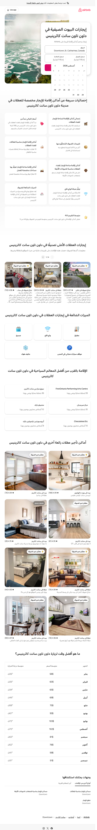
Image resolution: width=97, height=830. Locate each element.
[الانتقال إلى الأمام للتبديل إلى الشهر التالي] (55, 66)
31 (73, 95)
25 (69, 90)
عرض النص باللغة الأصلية (35, 3)
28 (55, 90)
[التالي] (43, 257)
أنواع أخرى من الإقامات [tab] (82, 783)
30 (78, 95)
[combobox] (66, 50)
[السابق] (52, 257)
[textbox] (76, 59)
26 (64, 90)
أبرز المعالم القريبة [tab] (64, 783)
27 (60, 90)
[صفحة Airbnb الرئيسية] (84, 10)
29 (83, 95)
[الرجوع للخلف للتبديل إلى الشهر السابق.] (82, 66)
